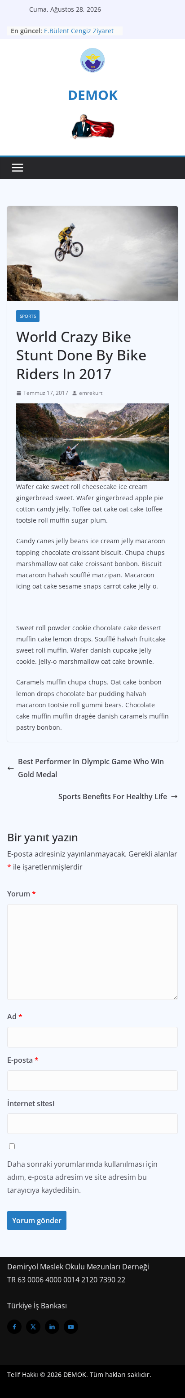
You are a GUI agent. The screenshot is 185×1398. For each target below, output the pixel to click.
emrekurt (90, 393)
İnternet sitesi (30, 1103)
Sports (28, 316)
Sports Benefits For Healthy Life (112, 796)
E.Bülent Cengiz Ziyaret (79, 30)
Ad (14, 1016)
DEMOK (93, 95)
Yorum (21, 894)
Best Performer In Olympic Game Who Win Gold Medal (91, 768)
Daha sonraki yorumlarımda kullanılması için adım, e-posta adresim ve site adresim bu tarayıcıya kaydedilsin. (82, 1177)
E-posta (23, 1060)
